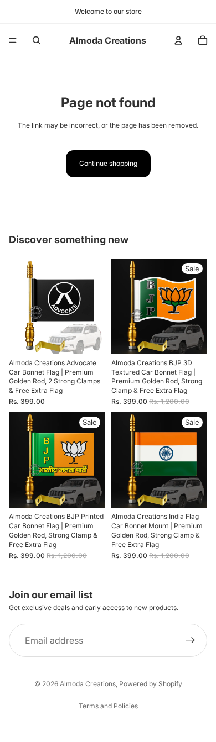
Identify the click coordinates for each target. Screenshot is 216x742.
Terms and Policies (108, 706)
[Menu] (12, 40)
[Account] (178, 40)
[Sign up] (190, 640)
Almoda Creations (88, 684)
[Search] (36, 40)
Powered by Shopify (150, 684)
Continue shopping (108, 163)
